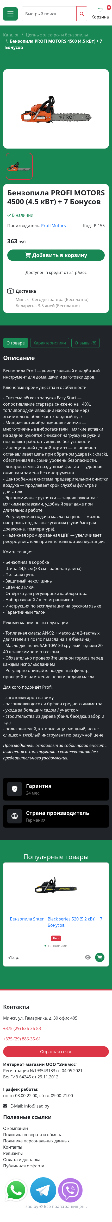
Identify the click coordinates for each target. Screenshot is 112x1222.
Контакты (12, 1147)
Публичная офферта (23, 1166)
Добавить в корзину (59, 255)
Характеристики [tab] (50, 343)
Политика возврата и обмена (33, 1134)
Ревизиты (13, 1153)
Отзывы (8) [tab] (85, 343)
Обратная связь (56, 1051)
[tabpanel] (56, 559)
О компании (15, 1128)
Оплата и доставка (21, 1159)
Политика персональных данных (36, 1141)
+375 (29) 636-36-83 (22, 1028)
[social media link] (16, 1190)
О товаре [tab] (16, 343)
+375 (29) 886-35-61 (22, 1039)
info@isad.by (36, 1106)
